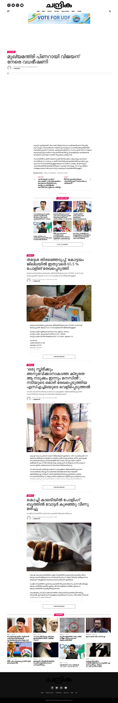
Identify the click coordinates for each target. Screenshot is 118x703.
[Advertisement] (59, 38)
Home (38, 11)
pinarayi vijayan (63, 173)
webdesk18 (37, 281)
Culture (56, 11)
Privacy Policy (50, 693)
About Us (66, 693)
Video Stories (65, 11)
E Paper (79, 11)
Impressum (59, 693)
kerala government (50, 173)
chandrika (17, 68)
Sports (49, 11)
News (43, 11)
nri (76, 693)
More (73, 11)
